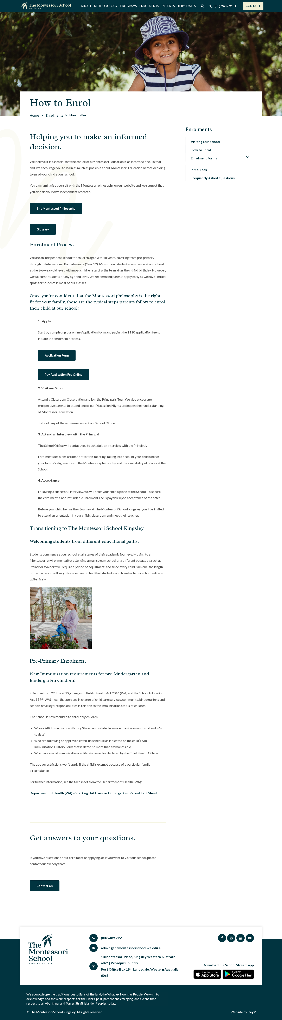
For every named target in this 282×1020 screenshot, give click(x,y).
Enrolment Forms (204, 158)
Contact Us (45, 886)
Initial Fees (199, 170)
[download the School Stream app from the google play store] (238, 974)
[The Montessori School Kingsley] (47, 6)
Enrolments (149, 6)
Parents (168, 6)
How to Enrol (201, 150)
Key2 (252, 1012)
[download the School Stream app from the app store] (207, 974)
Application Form (57, 355)
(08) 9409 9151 (225, 6)
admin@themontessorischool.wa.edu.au (131, 948)
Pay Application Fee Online (63, 374)
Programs (128, 6)
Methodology (105, 6)
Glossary (43, 229)
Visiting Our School (205, 142)
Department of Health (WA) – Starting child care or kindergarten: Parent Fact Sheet (93, 793)
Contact (253, 6)
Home (34, 115)
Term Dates (186, 6)
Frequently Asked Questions (213, 178)
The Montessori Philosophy (56, 208)
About (86, 6)
